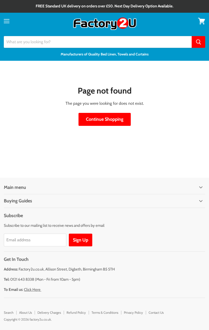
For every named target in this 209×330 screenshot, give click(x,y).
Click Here (32, 289)
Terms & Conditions (105, 312)
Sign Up (80, 240)
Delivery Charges (49, 312)
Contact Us (156, 312)
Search (9, 312)
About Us (25, 312)
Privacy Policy (133, 312)
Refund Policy (76, 312)
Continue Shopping (104, 119)
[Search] (198, 42)
